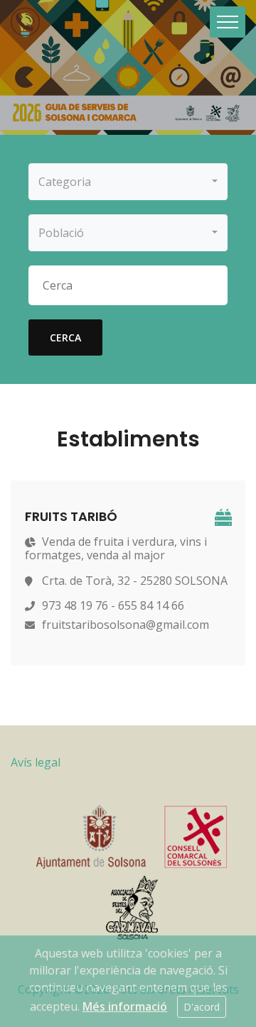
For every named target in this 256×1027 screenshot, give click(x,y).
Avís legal (35, 762)
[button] (128, 181)
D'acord (201, 1007)
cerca (65, 337)
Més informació (124, 1006)
